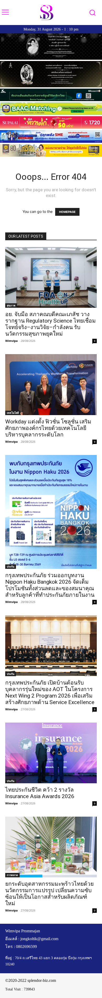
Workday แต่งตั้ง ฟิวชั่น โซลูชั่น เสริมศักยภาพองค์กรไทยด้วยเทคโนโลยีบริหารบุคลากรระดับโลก (48, 428)
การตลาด (12, 875)
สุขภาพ (11, 305)
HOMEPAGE (67, 212)
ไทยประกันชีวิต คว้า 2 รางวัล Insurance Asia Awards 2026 (39, 793)
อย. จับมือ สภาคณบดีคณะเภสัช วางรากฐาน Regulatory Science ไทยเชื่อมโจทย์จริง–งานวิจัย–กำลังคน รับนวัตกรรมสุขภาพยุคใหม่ (50, 324)
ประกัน (10, 566)
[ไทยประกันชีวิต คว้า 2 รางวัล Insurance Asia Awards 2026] (51, 753)
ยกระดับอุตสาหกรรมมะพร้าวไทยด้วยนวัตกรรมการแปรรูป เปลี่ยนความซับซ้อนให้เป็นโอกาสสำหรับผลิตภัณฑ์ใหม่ (49, 894)
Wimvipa (11, 341)
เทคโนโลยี (13, 413)
